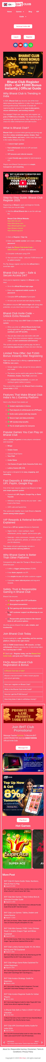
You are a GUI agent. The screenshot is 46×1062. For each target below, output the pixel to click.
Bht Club (22, 1058)
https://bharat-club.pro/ (15, 228)
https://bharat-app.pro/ (15, 230)
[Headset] (30, 45)
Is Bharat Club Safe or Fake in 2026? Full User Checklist (22, 1011)
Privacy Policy (27, 1052)
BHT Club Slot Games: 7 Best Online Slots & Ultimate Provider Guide (21, 898)
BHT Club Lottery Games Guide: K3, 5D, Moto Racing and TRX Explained (22, 948)
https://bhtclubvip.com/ (15, 223)
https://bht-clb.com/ (14, 221)
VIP (37, 12)
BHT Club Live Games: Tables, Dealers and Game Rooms (21, 914)
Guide (21, 17)
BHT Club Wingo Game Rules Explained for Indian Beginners (21, 964)
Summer (20, 735)
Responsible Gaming (19, 1049)
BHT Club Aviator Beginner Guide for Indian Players (21, 995)
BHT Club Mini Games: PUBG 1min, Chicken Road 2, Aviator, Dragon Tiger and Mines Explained (21, 931)
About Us (6, 1049)
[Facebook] (15, 45)
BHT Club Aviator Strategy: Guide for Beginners (18, 979)
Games (19, 12)
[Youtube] (20, 45)
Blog (30, 12)
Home (9, 12)
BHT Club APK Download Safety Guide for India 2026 (21, 1027)
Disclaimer (32, 1049)
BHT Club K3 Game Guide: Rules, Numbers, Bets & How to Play (21, 882)
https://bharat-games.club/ (16, 226)
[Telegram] (25, 45)
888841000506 (12, 250)
